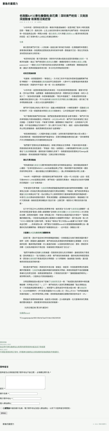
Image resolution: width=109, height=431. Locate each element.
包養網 (81, 59)
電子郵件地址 (6, 398)
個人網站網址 (5, 403)
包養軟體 (32, 259)
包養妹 (26, 194)
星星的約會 (3, 342)
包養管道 (74, 209)
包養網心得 (55, 34)
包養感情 (83, 288)
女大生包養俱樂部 (72, 212)
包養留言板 (37, 165)
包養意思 (50, 111)
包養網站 (48, 62)
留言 (2, 389)
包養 (21, 42)
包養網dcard (70, 34)
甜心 (57, 171)
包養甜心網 (80, 62)
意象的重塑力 (10, 3)
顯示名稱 (4, 393)
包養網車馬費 (55, 99)
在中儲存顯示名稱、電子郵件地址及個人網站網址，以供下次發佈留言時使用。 (37, 408)
